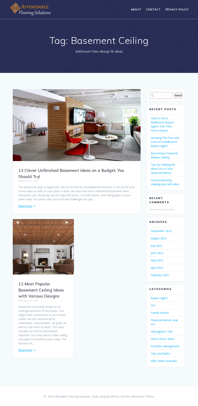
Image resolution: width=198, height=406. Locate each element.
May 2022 (157, 260)
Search (178, 95)
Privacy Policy (177, 9)
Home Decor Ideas (163, 339)
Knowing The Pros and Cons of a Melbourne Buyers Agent (165, 142)
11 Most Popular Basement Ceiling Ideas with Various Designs (41, 290)
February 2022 (160, 275)
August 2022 (158, 238)
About (136, 9)
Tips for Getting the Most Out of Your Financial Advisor (163, 169)
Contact (153, 9)
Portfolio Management (165, 346)
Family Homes (160, 313)
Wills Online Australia (164, 361)
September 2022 (161, 231)
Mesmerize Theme (142, 396)
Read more (25, 206)
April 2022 (157, 268)
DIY (153, 305)
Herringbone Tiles (162, 331)
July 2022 (156, 245)
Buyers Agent (159, 298)
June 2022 (157, 253)
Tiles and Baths (160, 353)
